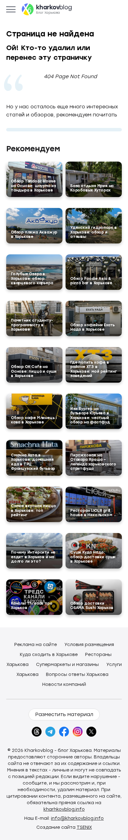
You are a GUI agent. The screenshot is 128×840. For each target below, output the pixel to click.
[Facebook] (64, 732)
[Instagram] (78, 732)
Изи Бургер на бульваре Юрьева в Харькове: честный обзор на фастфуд (90, 415)
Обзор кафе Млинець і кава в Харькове (34, 420)
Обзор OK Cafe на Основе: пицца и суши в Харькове (34, 371)
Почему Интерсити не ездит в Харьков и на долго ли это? (33, 557)
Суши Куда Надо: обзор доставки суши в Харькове (93, 557)
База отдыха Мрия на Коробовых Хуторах (91, 188)
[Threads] (37, 732)
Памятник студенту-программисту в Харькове (32, 325)
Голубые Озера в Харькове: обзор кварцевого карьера (32, 278)
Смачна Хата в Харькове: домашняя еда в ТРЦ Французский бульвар (33, 462)
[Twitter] (91, 732)
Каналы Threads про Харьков (31, 605)
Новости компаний (64, 684)
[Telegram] (50, 732)
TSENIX (84, 827)
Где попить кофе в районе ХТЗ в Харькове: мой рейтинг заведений (93, 369)
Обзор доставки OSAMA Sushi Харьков (91, 605)
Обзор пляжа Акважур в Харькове (34, 234)
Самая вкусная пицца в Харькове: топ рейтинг (33, 510)
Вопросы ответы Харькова (77, 674)
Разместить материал (64, 714)
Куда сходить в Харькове (49, 654)
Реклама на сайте (35, 644)
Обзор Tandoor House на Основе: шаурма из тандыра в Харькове (33, 185)
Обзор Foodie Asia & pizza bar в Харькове (91, 280)
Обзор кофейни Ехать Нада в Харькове (92, 327)
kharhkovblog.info (64, 809)
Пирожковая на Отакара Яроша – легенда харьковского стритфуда (93, 462)
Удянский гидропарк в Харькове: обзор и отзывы (93, 232)
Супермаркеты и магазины (67, 664)
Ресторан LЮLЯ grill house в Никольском (91, 512)
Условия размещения (89, 644)
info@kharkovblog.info (77, 818)
